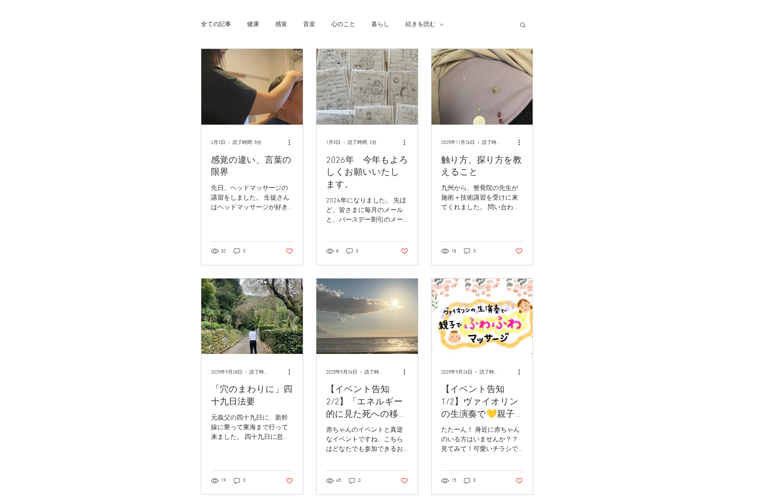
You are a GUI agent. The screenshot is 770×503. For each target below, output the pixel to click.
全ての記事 (216, 24)
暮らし (380, 24)
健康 (253, 24)
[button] (523, 25)
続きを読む (420, 24)
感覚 (281, 24)
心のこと (343, 24)
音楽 (309, 24)
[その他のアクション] (292, 142)
